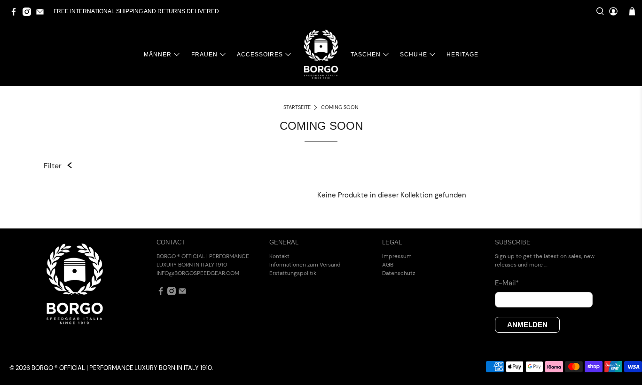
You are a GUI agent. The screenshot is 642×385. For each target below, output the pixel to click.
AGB (387, 264)
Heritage (462, 54)
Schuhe (413, 54)
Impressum (397, 256)
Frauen (204, 54)
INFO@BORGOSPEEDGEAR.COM (198, 273)
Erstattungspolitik (292, 273)
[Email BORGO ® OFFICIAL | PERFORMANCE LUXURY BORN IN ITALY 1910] (42, 14)
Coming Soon (340, 107)
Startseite (297, 107)
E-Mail (507, 283)
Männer (158, 54)
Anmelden (527, 325)
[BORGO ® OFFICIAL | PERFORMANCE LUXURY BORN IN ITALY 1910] (321, 54)
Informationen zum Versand (305, 264)
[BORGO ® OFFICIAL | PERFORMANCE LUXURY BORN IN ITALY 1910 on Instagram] (29, 14)
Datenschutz (398, 273)
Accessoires (260, 54)
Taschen (366, 54)
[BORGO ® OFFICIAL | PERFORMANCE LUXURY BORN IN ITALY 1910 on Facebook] (16, 14)
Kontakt (279, 256)
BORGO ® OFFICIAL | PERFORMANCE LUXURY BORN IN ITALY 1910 (121, 368)
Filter (53, 166)
